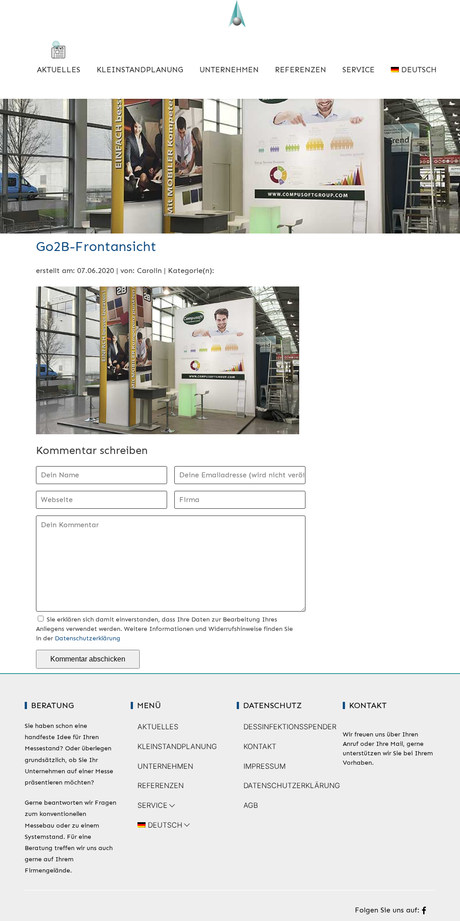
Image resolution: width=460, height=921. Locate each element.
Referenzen (300, 69)
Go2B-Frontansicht (96, 246)
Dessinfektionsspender (289, 726)
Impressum (264, 766)
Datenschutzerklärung (87, 638)
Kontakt (259, 746)
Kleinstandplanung (140, 69)
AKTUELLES (58, 69)
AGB (250, 805)
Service (358, 69)
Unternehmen (229, 69)
